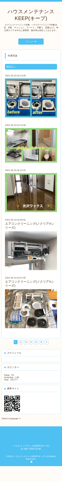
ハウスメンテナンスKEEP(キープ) (29, 456)
